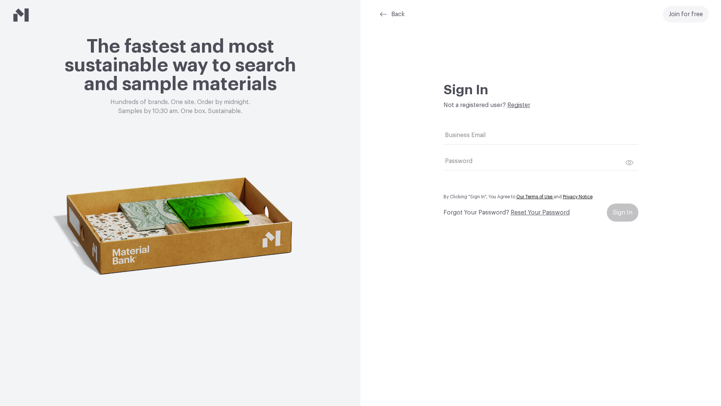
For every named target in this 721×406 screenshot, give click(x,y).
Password (458, 161)
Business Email (465, 135)
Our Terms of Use (535, 197)
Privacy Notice (578, 197)
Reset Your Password (540, 213)
